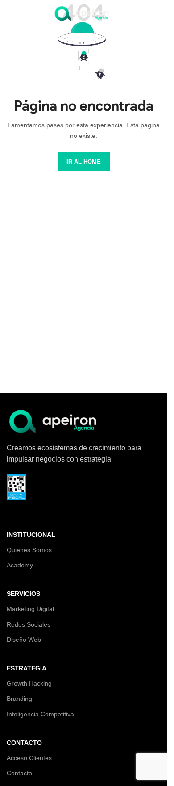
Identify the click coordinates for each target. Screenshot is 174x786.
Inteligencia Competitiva (40, 714)
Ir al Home (83, 161)
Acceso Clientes (29, 757)
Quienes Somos (29, 549)
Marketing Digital (30, 608)
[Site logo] (84, 13)
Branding (19, 698)
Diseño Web (24, 639)
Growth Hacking (29, 683)
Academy (20, 565)
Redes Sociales (28, 624)
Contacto (19, 773)
